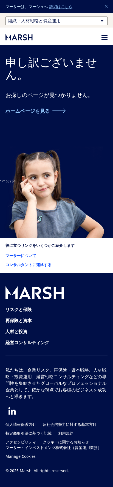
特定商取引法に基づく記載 (28, 433)
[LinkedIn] (12, 411)
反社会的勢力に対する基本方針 (70, 425)
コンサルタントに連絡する (28, 264)
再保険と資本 (18, 320)
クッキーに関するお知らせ (66, 442)
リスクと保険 (18, 309)
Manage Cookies (20, 456)
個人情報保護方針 (20, 425)
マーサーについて (20, 255)
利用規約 (66, 433)
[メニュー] (104, 37)
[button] (106, 6)
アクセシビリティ (20, 442)
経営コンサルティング (27, 342)
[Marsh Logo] (34, 294)
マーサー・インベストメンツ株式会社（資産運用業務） (53, 448)
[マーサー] (24, 37)
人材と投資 (16, 331)
